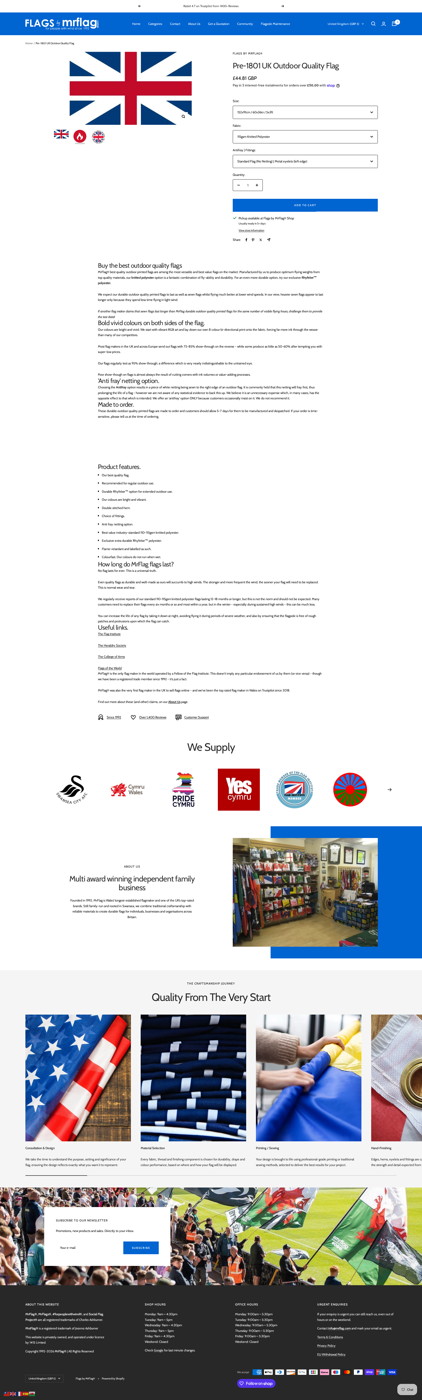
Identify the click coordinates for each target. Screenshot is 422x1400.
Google (158, 1350)
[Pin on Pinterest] (253, 240)
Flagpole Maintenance (275, 24)
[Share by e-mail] (268, 239)
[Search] (373, 23)
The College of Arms (111, 656)
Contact (175, 24)
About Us (194, 24)
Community (245, 24)
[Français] (19, 1393)
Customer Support (196, 717)
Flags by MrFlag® (248, 53)
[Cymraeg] (32, 1393)
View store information (251, 230)
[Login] (383, 24)
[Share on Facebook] (246, 240)
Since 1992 (114, 717)
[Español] (26, 1393)
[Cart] (394, 23)
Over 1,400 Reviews (152, 717)
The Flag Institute (109, 634)
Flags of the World (110, 668)
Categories (155, 24)
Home (136, 24)
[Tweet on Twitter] (261, 240)
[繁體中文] (7, 1393)
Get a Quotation (218, 24)
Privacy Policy (326, 1345)
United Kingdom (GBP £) (343, 24)
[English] (13, 1393)
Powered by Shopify (113, 1378)
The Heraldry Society (112, 645)
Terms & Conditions (330, 1337)
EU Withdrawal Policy (331, 1354)
